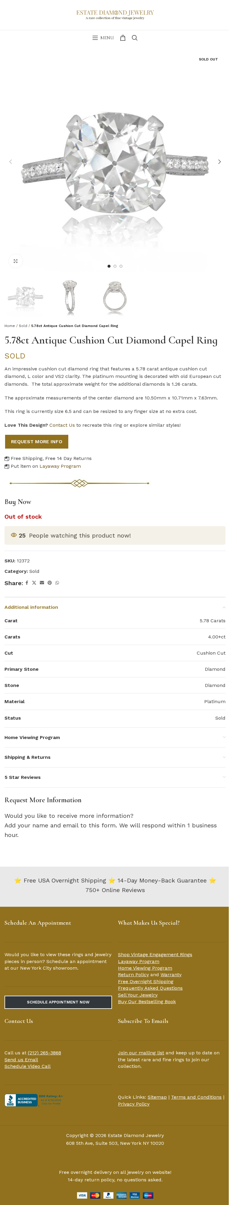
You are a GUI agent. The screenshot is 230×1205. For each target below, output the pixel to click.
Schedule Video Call (27, 1066)
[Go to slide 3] (120, 266)
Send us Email (21, 1059)
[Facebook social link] (26, 583)
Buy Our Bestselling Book (147, 1001)
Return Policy (133, 974)
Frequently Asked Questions (150, 988)
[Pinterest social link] (50, 583)
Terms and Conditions (196, 1097)
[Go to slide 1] (109, 266)
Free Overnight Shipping (145, 981)
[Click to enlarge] (15, 261)
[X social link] (34, 583)
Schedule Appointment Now (58, 1002)
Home (9, 326)
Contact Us (62, 425)
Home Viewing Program (145, 968)
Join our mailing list (141, 1053)
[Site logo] (115, 14)
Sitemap (157, 1097)
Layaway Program (60, 466)
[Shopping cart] (123, 38)
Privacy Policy (133, 1104)
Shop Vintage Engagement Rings (155, 954)
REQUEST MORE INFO (36, 441)
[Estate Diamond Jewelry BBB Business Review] (34, 1100)
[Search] (135, 38)
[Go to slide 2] (115, 266)
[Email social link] (42, 583)
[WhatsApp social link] (57, 583)
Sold (23, 326)
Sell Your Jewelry (138, 995)
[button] (10, 162)
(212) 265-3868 (44, 1053)
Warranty (171, 974)
